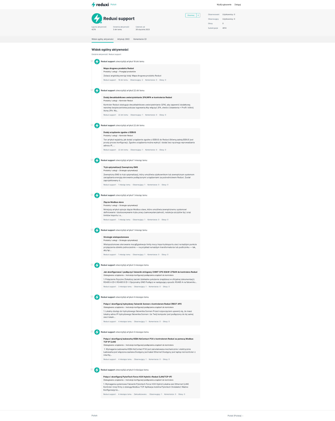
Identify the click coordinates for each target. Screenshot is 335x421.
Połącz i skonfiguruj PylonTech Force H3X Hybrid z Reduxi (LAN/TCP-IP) (137, 376)
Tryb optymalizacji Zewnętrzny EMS (121, 167)
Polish (94, 415)
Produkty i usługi (110, 71)
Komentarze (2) (140, 39)
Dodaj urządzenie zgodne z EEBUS (120, 132)
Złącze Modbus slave (114, 202)
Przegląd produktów (127, 71)
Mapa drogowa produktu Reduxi (119, 68)
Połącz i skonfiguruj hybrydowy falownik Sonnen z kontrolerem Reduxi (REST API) (143, 304)
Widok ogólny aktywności (102, 39)
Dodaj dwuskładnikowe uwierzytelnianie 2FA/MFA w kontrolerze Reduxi (138, 97)
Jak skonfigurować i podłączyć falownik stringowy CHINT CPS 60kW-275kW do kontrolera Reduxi (150, 272)
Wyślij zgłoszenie (224, 4)
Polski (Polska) (235, 416)
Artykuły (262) (123, 39)
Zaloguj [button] (237, 4)
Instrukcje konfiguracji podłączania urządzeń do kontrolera (149, 275)
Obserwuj (190, 15)
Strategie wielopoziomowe (116, 237)
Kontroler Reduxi (126, 101)
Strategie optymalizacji (128, 170)
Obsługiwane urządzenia (114, 275)
